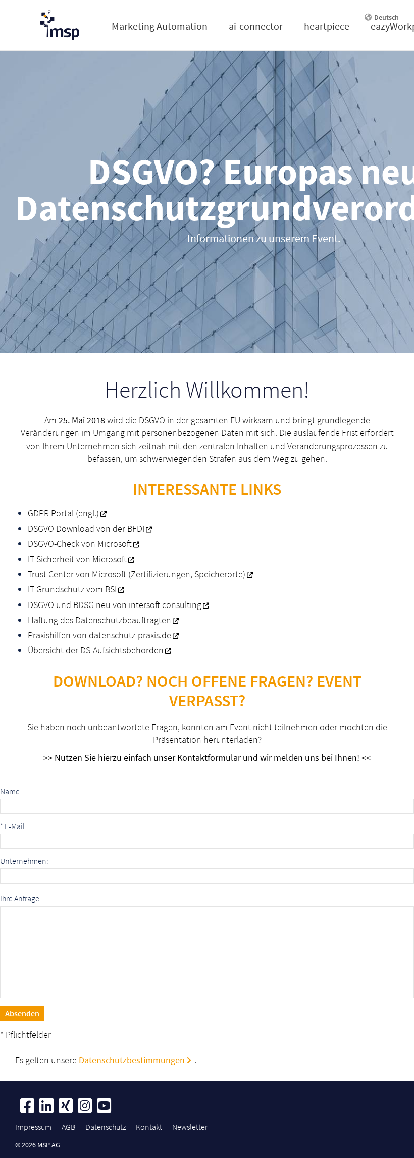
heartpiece (326, 26)
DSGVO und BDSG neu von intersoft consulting (114, 605)
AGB (68, 1127)
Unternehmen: (24, 861)
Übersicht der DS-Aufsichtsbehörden (96, 650)
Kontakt (149, 1127)
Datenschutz (105, 1127)
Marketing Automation (160, 26)
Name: (11, 791)
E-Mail (12, 826)
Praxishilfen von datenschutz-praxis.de (99, 635)
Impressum (33, 1127)
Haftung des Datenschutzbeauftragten (99, 620)
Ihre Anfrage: (20, 898)
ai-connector (256, 26)
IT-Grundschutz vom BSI (72, 589)
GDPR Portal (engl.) (63, 513)
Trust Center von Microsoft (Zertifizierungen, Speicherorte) (136, 574)
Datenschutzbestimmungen (132, 1060)
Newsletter (190, 1127)
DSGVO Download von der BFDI (86, 528)
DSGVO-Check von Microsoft (80, 543)
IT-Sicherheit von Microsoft (77, 559)
